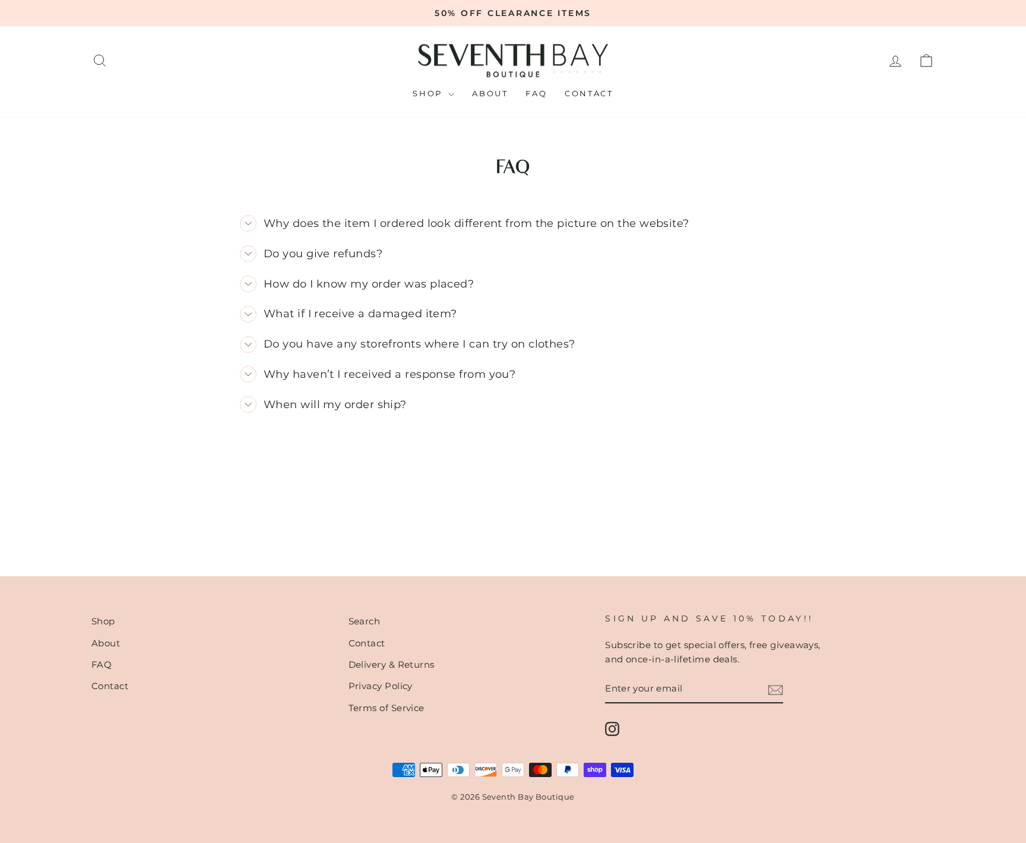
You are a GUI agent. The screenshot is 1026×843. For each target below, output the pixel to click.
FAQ (536, 93)
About (490, 93)
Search (365, 621)
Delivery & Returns (392, 664)
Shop (429, 93)
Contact (589, 93)
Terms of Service (387, 707)
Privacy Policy (381, 686)
